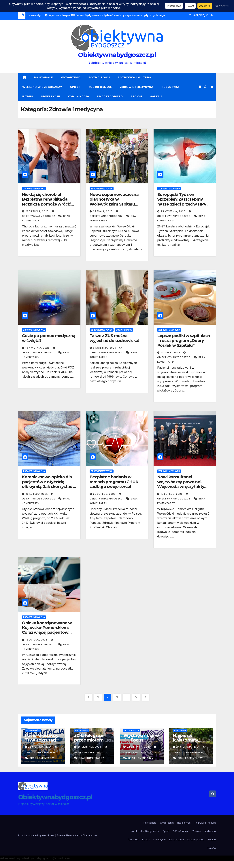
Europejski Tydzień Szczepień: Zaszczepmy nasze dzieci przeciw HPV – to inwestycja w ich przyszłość (183, 204)
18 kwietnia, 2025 (37, 347)
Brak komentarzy (42, 758)
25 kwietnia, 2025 (173, 211)
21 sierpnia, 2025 (37, 211)
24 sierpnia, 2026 (139, 746)
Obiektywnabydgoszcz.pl (117, 55)
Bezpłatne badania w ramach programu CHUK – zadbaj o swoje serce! (115, 481)
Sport (75, 87)
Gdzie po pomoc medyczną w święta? (48, 338)
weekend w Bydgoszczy (42, 87)
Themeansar (89, 835)
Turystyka (170, 87)
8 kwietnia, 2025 (105, 347)
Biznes (27, 96)
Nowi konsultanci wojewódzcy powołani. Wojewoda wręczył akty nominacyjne (180, 484)
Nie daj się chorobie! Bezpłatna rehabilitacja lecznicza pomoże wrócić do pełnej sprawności (46, 201)
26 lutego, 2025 (37, 494)
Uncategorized (110, 96)
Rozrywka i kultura (134, 77)
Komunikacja (78, 96)
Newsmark (72, 835)
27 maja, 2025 (103, 211)
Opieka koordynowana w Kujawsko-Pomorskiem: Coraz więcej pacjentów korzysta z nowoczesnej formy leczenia (47, 632)
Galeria (156, 96)
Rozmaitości (99, 77)
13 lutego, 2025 (172, 494)
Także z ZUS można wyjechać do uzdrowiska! (114, 338)
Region (136, 96)
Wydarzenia (71, 77)
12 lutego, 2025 (36, 639)
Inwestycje (50, 96)
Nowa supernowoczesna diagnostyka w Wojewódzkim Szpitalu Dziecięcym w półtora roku (116, 201)
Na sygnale (43, 77)
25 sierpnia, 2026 (40, 746)
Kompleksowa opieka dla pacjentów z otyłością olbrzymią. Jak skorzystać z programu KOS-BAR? (48, 484)
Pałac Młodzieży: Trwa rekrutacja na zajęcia (42, 740)
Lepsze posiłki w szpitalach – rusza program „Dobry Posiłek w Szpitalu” (183, 340)
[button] (205, 87)
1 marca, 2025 (171, 352)
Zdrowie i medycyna (136, 87)
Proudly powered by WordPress (36, 835)
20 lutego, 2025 (104, 494)
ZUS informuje (100, 87)
